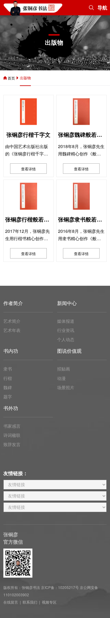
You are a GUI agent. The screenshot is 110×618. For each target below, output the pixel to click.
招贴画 (63, 369)
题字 (7, 396)
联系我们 (30, 602)
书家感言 (11, 426)
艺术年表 (11, 330)
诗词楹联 (11, 435)
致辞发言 (11, 444)
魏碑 (7, 387)
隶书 (7, 369)
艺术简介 (11, 321)
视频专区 (49, 602)
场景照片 (65, 387)
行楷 (7, 378)
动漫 (61, 378)
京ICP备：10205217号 (60, 587)
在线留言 (10, 602)
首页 (11, 77)
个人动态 (65, 339)
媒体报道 (65, 321)
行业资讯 (65, 330)
